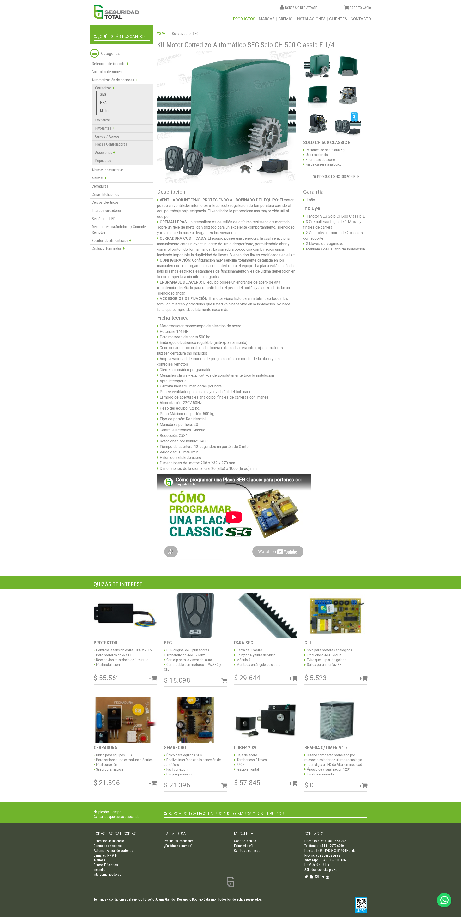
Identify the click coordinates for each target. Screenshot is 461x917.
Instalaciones (311, 19)
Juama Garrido (165, 899)
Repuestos (103, 160)
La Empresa (175, 833)
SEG (103, 94)
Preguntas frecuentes (179, 841)
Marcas (267, 19)
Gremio (285, 19)
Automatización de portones (113, 850)
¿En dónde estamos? (178, 846)
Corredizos (179, 34)
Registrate (308, 8)
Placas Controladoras (111, 144)
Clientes (338, 19)
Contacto (361, 19)
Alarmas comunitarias (108, 170)
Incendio (99, 870)
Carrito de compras (247, 850)
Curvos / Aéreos (107, 136)
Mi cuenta (243, 833)
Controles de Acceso (107, 72)
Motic (104, 110)
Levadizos (102, 120)
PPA (103, 102)
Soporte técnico (245, 841)
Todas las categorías (115, 833)
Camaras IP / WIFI (105, 855)
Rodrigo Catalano (204, 899)
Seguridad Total (116, 12)
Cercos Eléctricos (105, 202)
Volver (162, 34)
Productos (244, 19)
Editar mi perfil (243, 846)
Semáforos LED (103, 218)
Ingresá (291, 8)
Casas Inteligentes (105, 194)
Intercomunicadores (107, 210)
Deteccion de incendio (109, 841)
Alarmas (99, 860)
